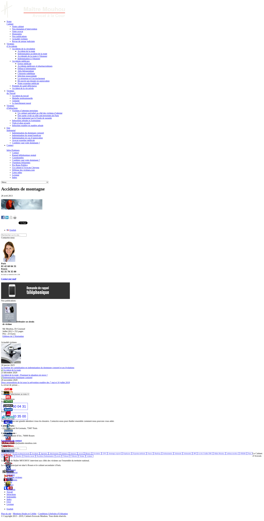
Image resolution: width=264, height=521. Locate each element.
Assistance (64, 453)
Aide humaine (54, 453)
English (10, 509)
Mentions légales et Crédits (24, 513)
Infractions (11, 494)
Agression (44, 453)
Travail (10, 492)
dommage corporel (115, 453)
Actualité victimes (14, 477)
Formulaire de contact (11, 440)
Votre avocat (12, 472)
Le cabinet (11, 470)
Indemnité (178, 453)
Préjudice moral (29, 456)
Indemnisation (167, 453)
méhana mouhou (232, 453)
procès (58, 456)
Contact (10, 485)
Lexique (10, 504)
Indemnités (187, 453)
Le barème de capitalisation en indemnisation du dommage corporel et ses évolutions (37, 367)
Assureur (73, 453)
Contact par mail (8, 279)
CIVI (104, 453)
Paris (249, 453)
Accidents (35, 453)
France (150, 453)
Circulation (96, 453)
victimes (89, 456)
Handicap (158, 453)
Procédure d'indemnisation (45, 456)
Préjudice (19, 456)
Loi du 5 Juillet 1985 (205, 453)
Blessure (88, 453)
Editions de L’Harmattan (13, 336)
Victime (81, 456)
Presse (9, 482)
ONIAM (243, 453)
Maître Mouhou (219, 453)
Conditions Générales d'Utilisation (53, 513)
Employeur (126, 453)
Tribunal (66, 456)
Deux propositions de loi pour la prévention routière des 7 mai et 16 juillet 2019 (35, 382)
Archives (5, 394)
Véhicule (74, 456)
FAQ (9, 502)
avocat (81, 453)
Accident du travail (23, 453)
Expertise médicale (139, 453)
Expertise (11, 475)
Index (9, 499)
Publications (12, 480)
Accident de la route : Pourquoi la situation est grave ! (24, 375)
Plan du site (6, 513)
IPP (195, 453)
